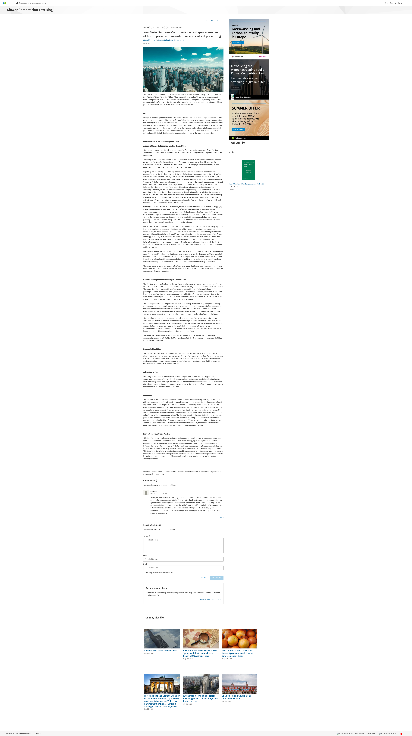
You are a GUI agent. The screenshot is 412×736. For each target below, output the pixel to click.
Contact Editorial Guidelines (210, 600)
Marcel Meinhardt (150, 40)
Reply (221, 518)
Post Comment (217, 578)
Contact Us (37, 734)
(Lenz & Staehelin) (176, 40)
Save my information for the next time (159, 573)
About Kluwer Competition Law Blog (18, 734)
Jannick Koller (163, 40)
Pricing (146, 27)
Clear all (203, 578)
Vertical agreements (174, 27)
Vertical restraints (158, 27)
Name (145, 555)
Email (145, 564)
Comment (146, 536)
